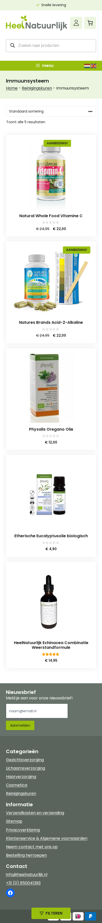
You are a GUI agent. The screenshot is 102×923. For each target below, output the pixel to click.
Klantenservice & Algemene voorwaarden (46, 838)
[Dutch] (87, 66)
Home (12, 88)
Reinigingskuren (37, 88)
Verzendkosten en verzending (35, 813)
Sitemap (14, 821)
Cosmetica (16, 785)
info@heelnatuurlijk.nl (26, 874)
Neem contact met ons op (32, 847)
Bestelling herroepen (26, 855)
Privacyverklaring (23, 830)
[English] (94, 66)
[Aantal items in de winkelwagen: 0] (90, 23)
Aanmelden (20, 725)
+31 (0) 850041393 (23, 883)
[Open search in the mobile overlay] (51, 46)
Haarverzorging (21, 776)
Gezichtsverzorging (25, 760)
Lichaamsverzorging (25, 768)
